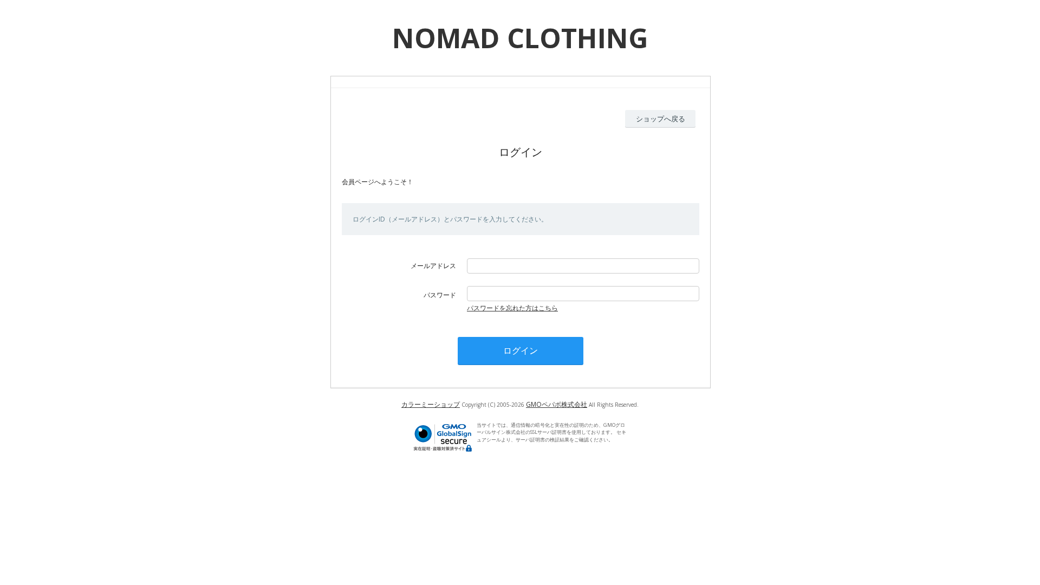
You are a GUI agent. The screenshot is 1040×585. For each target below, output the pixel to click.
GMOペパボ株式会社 (556, 404)
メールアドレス (433, 265)
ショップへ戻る (660, 118)
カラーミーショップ (430, 404)
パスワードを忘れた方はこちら (512, 308)
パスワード (440, 295)
